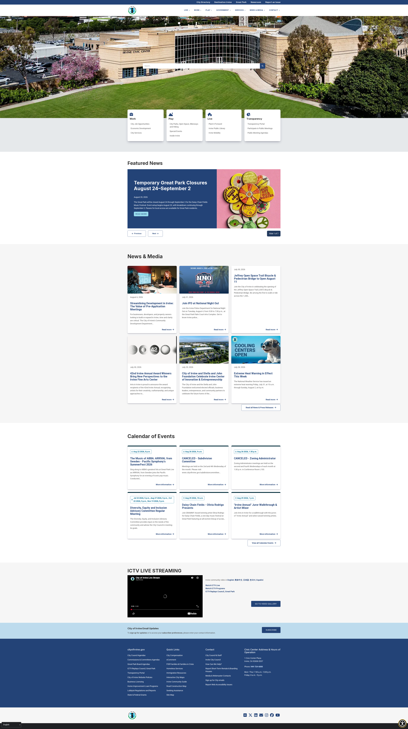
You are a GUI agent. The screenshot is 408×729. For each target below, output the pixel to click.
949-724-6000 (257, 666)
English (230, 580)
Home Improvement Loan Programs (143, 686)
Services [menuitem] (240, 10)
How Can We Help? (213, 664)
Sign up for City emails (214, 680)
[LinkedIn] (256, 716)
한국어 (253, 580)
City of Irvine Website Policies (140, 677)
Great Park (241, 2)
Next (154, 234)
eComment (171, 660)
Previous (138, 234)
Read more (141, 214)
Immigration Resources (176, 673)
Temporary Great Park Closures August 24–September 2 (170, 185)
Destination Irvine (223, 2)
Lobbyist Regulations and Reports (142, 690)
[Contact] (261, 716)
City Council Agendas (136, 655)
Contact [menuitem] (274, 10)
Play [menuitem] (209, 10)
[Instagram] (266, 716)
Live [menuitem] (187, 10)
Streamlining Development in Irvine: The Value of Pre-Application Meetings (152, 306)
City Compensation (174, 655)
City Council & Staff (213, 655)
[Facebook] (272, 716)
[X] (250, 716)
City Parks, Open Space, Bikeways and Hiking (184, 125)
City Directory (203, 2)
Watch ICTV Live (212, 585)
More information (163, 484)
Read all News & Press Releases (259, 407)
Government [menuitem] (223, 10)
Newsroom (256, 2)
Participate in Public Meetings (260, 128)
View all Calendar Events (262, 543)
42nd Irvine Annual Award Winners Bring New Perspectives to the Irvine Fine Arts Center (150, 376)
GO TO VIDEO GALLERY (266, 604)
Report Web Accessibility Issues (218, 684)
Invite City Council (213, 660)
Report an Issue (272, 2)
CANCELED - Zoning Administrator (255, 458)
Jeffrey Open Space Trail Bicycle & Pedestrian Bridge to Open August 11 (255, 278)
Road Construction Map (176, 686)
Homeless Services (174, 668)
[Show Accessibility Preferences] (402, 723)
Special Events (176, 131)
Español (259, 580)
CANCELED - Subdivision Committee (197, 460)
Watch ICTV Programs (215, 588)
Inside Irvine (175, 136)
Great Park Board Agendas (139, 664)
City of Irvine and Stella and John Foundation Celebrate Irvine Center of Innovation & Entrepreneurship (203, 376)
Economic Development (141, 128)
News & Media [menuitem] (257, 10)
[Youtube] (278, 716)
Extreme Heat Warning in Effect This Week (253, 375)
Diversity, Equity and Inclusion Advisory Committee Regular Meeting (148, 510)
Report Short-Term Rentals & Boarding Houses (221, 669)
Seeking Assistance (174, 690)
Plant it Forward (215, 124)
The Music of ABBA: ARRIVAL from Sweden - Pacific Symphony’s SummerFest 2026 (151, 461)
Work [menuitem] (197, 10)
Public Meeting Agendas (258, 133)
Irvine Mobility (214, 133)
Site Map (170, 695)
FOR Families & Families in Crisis (180, 664)
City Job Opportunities (140, 124)
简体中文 (238, 580)
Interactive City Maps (175, 677)
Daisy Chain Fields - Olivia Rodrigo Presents (203, 506)
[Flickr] (245, 716)
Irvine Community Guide (176, 682)
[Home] (132, 10)
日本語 (246, 580)
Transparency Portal (256, 124)
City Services (136, 133)
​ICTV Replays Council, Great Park (220, 591)
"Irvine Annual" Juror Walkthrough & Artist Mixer (255, 506)
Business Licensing (136, 682)
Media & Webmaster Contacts (218, 676)
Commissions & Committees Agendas (144, 660)
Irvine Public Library (217, 128)
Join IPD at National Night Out (200, 303)
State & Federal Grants (137, 695)
